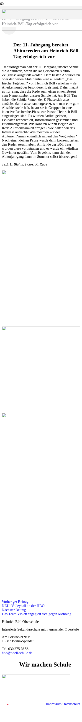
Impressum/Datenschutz (63, 704)
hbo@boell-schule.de (17, 653)
